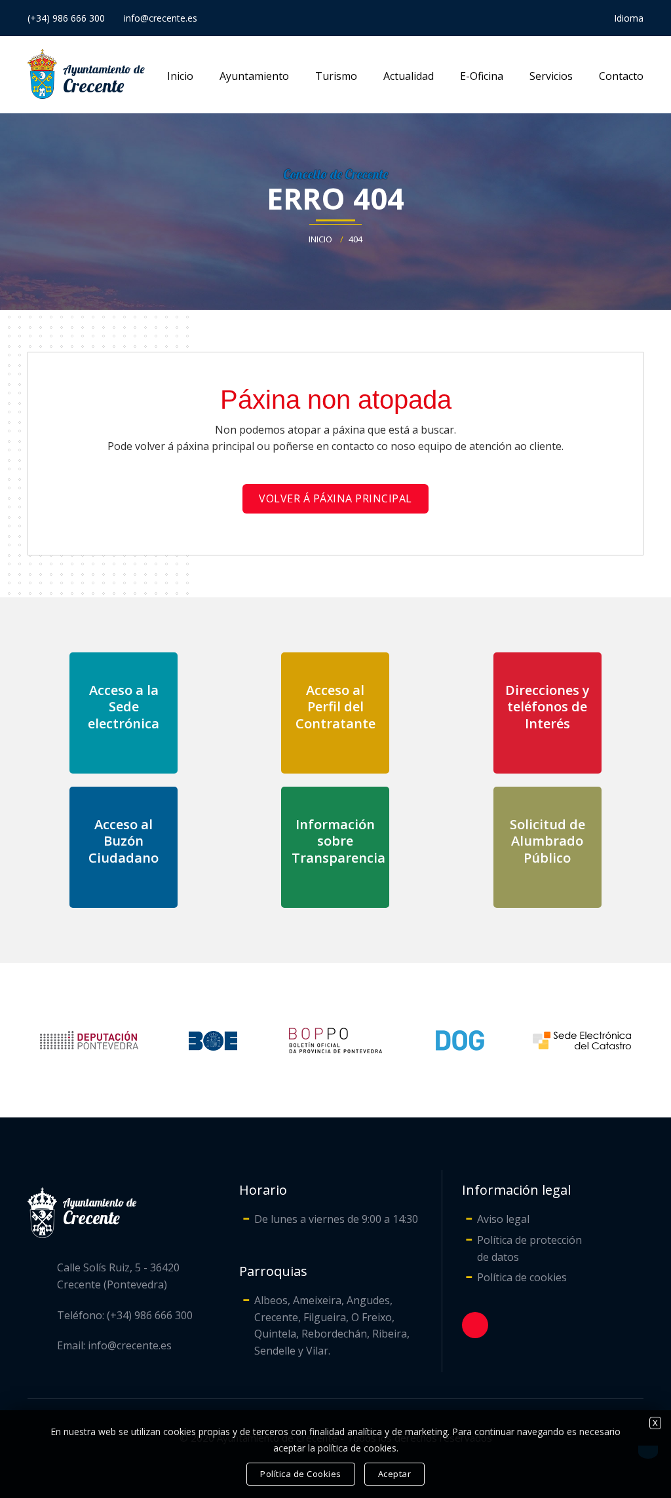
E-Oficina (481, 76)
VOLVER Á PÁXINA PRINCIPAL (335, 498)
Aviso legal (503, 1219)
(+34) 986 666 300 (66, 18)
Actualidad (408, 76)
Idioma (628, 18)
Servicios (551, 76)
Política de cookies (522, 1277)
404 (355, 239)
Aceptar (395, 1474)
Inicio (180, 76)
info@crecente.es (160, 18)
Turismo (336, 76)
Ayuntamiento (254, 76)
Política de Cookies (300, 1474)
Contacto (621, 76)
